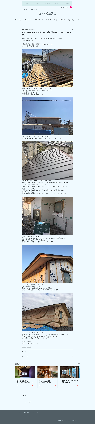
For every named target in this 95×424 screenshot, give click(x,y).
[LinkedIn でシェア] (25, 351)
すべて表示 (77, 363)
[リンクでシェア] (29, 351)
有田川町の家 (39, 20)
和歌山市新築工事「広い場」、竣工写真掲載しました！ (24, 381)
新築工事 (29, 347)
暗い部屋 (48, 20)
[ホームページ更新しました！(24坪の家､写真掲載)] (47, 372)
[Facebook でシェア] (22, 351)
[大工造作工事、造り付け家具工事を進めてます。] (70, 372)
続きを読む (71, 20)
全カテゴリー (18, 20)
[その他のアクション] (72, 29)
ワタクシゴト (29, 20)
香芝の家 (62, 20)
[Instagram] (71, 7)
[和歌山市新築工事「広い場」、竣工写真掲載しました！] (25, 372)
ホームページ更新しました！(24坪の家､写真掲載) (47, 381)
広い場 (55, 20)
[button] (78, 19)
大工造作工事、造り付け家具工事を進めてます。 (70, 381)
